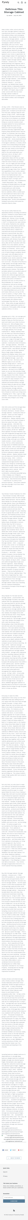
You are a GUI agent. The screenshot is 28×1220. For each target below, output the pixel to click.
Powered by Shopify (19, 1214)
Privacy (5, 1176)
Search (5, 1172)
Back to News (15, 1158)
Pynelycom (11, 1214)
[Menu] (25, 2)
